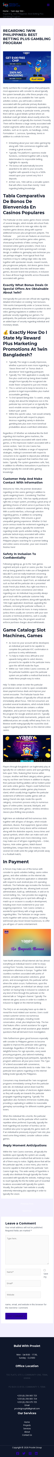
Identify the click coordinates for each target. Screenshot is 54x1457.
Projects (27, 1425)
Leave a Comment (11, 48)
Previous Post (27, 1203)
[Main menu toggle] (48, 5)
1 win (14, 236)
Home (27, 1422)
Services (27, 1428)
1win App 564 (28, 48)
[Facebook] (17, 1453)
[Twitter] (23, 1453)
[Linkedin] (36, 1453)
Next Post (27, 1210)
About (27, 1431)
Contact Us (27, 1435)
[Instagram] (30, 1453)
